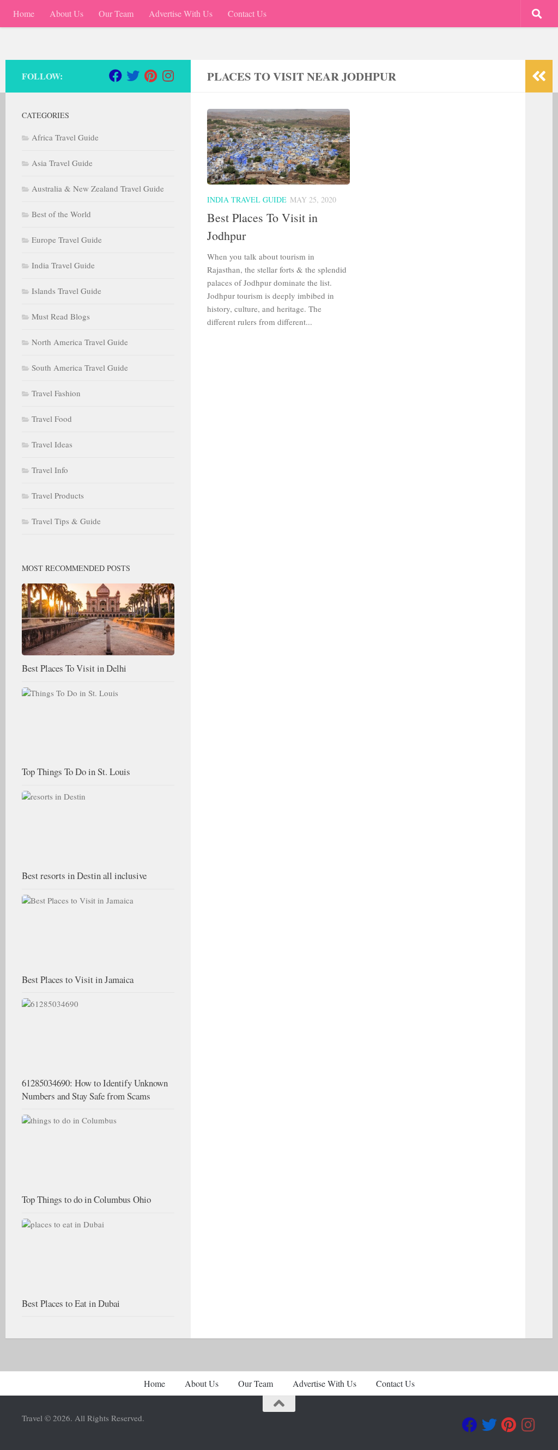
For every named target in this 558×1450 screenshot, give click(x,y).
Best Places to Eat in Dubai (71, 1303)
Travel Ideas (52, 444)
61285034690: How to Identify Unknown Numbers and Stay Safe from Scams (95, 1089)
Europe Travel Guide (67, 239)
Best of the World (61, 213)
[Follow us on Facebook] (115, 75)
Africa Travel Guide (65, 137)
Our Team (116, 13)
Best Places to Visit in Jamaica (78, 979)
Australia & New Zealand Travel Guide (98, 188)
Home (23, 13)
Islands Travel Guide (66, 290)
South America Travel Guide (80, 367)
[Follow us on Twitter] (133, 75)
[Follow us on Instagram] (167, 75)
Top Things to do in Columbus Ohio (86, 1199)
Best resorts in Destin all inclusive (84, 875)
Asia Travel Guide (62, 162)
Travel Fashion (56, 393)
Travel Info (50, 469)
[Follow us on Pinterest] (150, 75)
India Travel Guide (247, 199)
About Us (66, 13)
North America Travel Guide (80, 341)
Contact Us (247, 13)
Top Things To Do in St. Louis (76, 771)
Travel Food (52, 418)
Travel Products (58, 495)
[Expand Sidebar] (539, 76)
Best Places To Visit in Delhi (74, 668)
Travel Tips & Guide (66, 520)
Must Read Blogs (61, 316)
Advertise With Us (181, 13)
